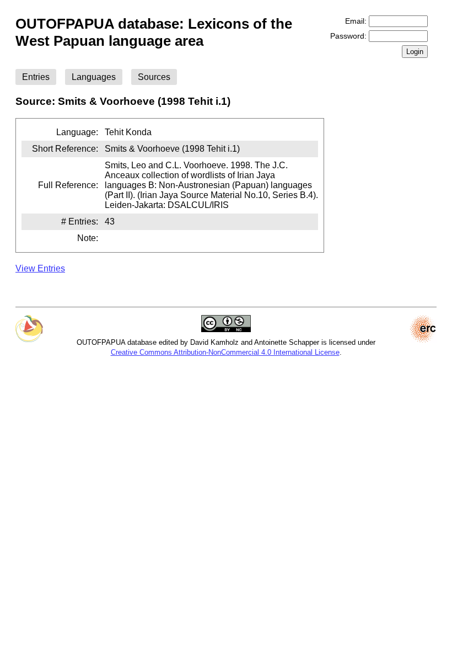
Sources (154, 77)
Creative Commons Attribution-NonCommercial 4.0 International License (225, 352)
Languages (94, 77)
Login (414, 51)
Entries (36, 77)
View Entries (40, 268)
